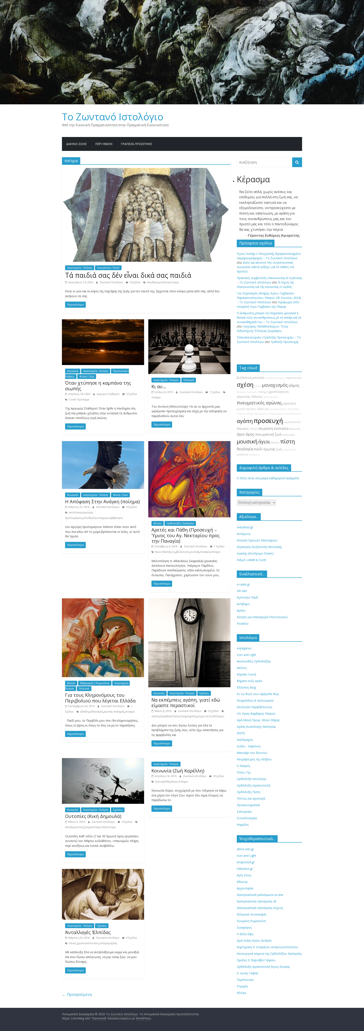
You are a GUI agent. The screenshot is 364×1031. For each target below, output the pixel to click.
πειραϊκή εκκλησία (273, 428)
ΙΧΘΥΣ (241, 733)
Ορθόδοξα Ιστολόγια (251, 779)
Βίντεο (158, 523)
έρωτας (78, 827)
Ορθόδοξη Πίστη (248, 792)
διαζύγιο (269, 377)
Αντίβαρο (243, 604)
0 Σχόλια (134, 282)
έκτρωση (294, 429)
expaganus (244, 648)
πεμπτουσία (293, 378)
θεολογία (245, 448)
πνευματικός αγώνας (259, 403)
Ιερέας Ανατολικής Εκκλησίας (256, 727)
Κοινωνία (72, 371)
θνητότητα (172, 716)
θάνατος (243, 429)
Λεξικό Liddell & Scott (251, 560)
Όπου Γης (243, 772)
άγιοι (264, 441)
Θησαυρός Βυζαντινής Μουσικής (259, 547)
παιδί (258, 449)
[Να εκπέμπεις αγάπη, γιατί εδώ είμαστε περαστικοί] (189, 601)
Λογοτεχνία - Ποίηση (79, 268)
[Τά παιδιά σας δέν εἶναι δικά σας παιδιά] (146, 170)
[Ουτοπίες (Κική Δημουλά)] (103, 760)
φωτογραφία (271, 396)
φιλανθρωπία (277, 409)
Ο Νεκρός (243, 766)
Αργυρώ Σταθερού (108, 394)
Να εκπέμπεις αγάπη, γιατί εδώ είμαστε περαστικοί (185, 702)
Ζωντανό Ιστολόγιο (112, 282)
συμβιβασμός (115, 518)
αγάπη (155, 716)
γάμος (294, 385)
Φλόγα (241, 993)
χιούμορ (280, 377)
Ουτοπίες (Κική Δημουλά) (93, 816)
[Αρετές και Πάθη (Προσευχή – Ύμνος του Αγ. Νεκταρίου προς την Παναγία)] (189, 443)
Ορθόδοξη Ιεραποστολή (253, 785)
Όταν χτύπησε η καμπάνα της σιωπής (98, 385)
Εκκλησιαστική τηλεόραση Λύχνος (260, 908)
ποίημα (174, 282)
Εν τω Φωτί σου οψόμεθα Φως (258, 694)
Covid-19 (74, 399)
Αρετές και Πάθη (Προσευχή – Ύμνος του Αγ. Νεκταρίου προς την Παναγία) (185, 535)
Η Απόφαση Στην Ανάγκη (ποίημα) (102, 501)
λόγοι (174, 781)
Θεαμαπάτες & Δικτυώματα (255, 700)
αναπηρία (254, 454)
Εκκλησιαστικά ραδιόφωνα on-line (260, 895)
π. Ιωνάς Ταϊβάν (247, 973)
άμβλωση (263, 409)
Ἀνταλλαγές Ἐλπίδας (88, 932)
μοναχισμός (275, 385)
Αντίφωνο (244, 534)
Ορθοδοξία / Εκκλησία (180, 523)
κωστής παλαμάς (114, 711)
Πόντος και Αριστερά (251, 798)
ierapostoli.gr (245, 862)
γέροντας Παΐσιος (250, 397)
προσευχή (268, 420)
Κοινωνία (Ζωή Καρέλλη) (177, 770)
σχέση (113, 943)
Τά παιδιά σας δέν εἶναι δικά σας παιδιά (128, 275)
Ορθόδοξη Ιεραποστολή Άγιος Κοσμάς (263, 967)
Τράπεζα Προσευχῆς (136, 144)
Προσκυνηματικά (248, 805)
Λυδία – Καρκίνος (249, 746)
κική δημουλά (98, 827)
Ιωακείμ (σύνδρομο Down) (255, 553)
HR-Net (242, 591)
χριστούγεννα (279, 392)
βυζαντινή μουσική (187, 552)
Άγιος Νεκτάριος (165, 552)
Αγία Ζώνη (244, 875)
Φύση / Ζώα (86, 376)
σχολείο (251, 409)
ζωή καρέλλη (162, 781)
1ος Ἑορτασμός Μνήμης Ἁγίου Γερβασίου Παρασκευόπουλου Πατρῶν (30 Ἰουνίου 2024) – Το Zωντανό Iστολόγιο (269, 297)
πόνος (254, 429)
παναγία (205, 552)
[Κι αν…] (189, 322)
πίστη (287, 441)
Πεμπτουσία (245, 980)
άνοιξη (69, 827)
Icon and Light (246, 655)
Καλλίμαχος (245, 740)
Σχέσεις (204, 693)
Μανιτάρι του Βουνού (252, 753)
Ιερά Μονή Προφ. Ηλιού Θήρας (258, 720)
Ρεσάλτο (243, 624)
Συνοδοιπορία (247, 818)
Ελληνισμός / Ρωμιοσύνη (94, 683)
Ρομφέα (242, 986)
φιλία (193, 716)
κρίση (257, 385)
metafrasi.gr (245, 527)
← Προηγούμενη (77, 994)
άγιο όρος (245, 434)
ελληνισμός (96, 711)
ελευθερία (153, 282)
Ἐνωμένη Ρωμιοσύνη (251, 921)
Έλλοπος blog (246, 687)
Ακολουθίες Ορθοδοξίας (254, 661)
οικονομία (288, 434)
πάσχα (249, 413)
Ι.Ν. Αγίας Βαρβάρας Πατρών (256, 713)
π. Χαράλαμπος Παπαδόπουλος (284, 413)
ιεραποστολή (292, 422)
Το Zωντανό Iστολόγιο (112, 116)
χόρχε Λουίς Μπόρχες (210, 716)
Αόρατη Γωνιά (246, 674)
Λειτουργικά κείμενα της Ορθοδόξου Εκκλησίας (269, 954)
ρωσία (241, 409)
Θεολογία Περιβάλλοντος (254, 707)
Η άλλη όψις (245, 934)
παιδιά (164, 282)
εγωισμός (252, 392)
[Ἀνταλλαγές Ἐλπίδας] (103, 871)
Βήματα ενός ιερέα (249, 681)
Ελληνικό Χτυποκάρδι (251, 914)
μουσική (247, 441)
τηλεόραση (260, 413)
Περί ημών (103, 144)
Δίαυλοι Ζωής (76, 144)
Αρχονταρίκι (245, 888)
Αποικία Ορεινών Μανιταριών (257, 540)
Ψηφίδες (243, 825)
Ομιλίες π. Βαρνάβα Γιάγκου (256, 960)
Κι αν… (158, 386)
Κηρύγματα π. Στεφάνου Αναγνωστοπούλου (267, 947)
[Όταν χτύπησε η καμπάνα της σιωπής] (103, 322)
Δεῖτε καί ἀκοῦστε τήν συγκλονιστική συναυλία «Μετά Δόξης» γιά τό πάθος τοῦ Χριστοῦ (265, 266)
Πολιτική (188, 380)
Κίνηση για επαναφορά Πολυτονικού (262, 617)
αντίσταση (75, 512)
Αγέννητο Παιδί (247, 597)
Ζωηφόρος (244, 927)
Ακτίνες (242, 668)
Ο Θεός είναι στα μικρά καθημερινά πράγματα (268, 478)
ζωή (162, 716)
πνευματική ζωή (268, 434)
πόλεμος (241, 392)
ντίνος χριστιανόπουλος (84, 943)
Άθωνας (242, 882)
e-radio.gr (243, 584)
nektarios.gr (245, 869)
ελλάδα (84, 711)
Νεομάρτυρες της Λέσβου (254, 759)
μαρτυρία (289, 403)
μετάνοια (242, 454)
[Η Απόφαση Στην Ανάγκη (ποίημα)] (103, 443)
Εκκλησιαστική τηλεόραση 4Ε (256, 901)
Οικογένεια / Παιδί (108, 268)
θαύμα (275, 442)
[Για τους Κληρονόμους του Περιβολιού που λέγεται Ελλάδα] (103, 601)
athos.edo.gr (245, 849)
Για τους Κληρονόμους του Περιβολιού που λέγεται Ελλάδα (100, 697)
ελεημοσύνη (289, 449)
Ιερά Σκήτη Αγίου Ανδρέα (254, 940)
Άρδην (241, 610)
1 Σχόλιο (214, 392)
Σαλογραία (244, 811)
